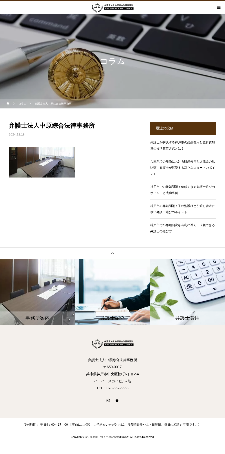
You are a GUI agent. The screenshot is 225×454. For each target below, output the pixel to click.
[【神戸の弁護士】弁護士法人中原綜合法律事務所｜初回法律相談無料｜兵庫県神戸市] (112, 343)
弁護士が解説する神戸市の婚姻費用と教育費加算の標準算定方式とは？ (182, 145)
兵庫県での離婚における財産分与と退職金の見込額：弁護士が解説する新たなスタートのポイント (182, 168)
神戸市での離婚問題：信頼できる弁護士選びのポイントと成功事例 (182, 190)
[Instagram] (108, 400)
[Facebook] (117, 400)
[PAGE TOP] (112, 253)
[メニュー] (218, 7)
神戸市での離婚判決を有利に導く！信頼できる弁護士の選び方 (182, 228)
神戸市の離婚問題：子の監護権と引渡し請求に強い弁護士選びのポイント (182, 209)
